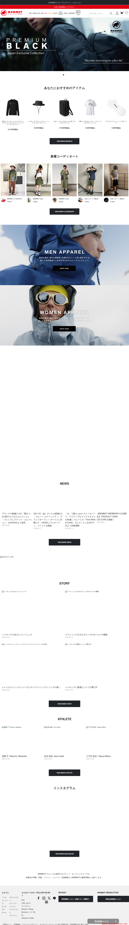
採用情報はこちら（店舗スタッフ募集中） (75, 899)
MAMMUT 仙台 (38, 199)
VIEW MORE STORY (64, 704)
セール (4, 912)
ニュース (12, 906)
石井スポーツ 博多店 (91, 199)
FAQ (23, 900)
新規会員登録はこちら (113, 899)
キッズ (4, 906)
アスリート (13, 915)
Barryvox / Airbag (27, 909)
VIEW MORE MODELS (64, 141)
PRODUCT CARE (28, 918)
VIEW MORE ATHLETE (64, 773)
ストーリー (13, 903)
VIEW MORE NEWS (64, 542)
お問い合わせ (26, 903)
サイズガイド (26, 906)
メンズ (4, 897)
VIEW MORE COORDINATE (64, 211)
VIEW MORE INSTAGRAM (64, 854)
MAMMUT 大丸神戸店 (14, 199)
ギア (3, 909)
